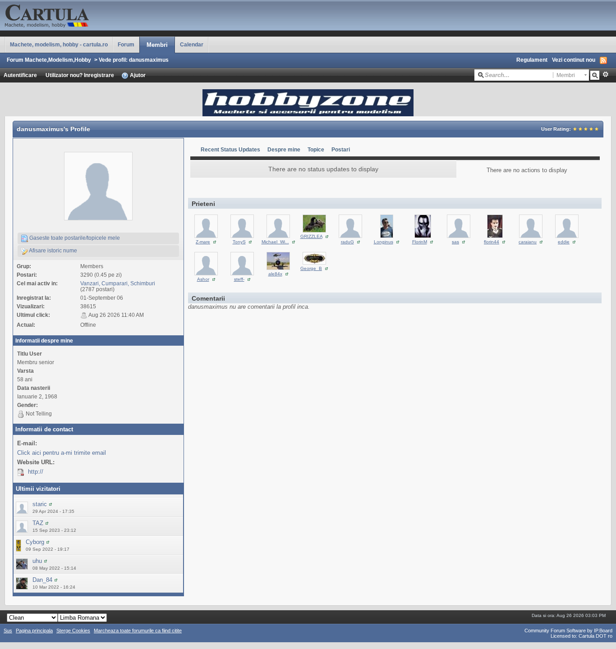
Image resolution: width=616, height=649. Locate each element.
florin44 (491, 241)
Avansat (605, 74)
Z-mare (203, 241)
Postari (340, 149)
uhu (37, 561)
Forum (126, 44)
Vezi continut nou (573, 60)
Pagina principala (34, 630)
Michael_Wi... (275, 241)
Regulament (531, 60)
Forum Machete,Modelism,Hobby (49, 60)
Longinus (383, 241)
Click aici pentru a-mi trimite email (61, 452)
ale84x (275, 273)
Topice (316, 149)
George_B (311, 268)
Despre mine (283, 149)
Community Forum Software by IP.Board (568, 630)
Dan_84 (42, 579)
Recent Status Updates (230, 149)
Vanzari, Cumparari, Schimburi (117, 283)
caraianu (528, 241)
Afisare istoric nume (52, 250)
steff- (239, 279)
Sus (8, 630)
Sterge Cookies (73, 630)
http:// (35, 471)
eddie (564, 241)
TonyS (239, 241)
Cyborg (35, 542)
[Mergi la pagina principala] (90, 14)
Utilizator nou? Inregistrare (80, 75)
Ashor (203, 279)
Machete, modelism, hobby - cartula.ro (59, 44)
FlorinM (419, 241)
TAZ (37, 523)
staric (39, 504)
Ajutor (137, 75)
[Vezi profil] (50, 504)
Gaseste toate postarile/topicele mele (74, 238)
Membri (157, 44)
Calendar (191, 44)
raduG (347, 241)
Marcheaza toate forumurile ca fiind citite (138, 630)
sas (455, 241)
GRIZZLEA (311, 236)
